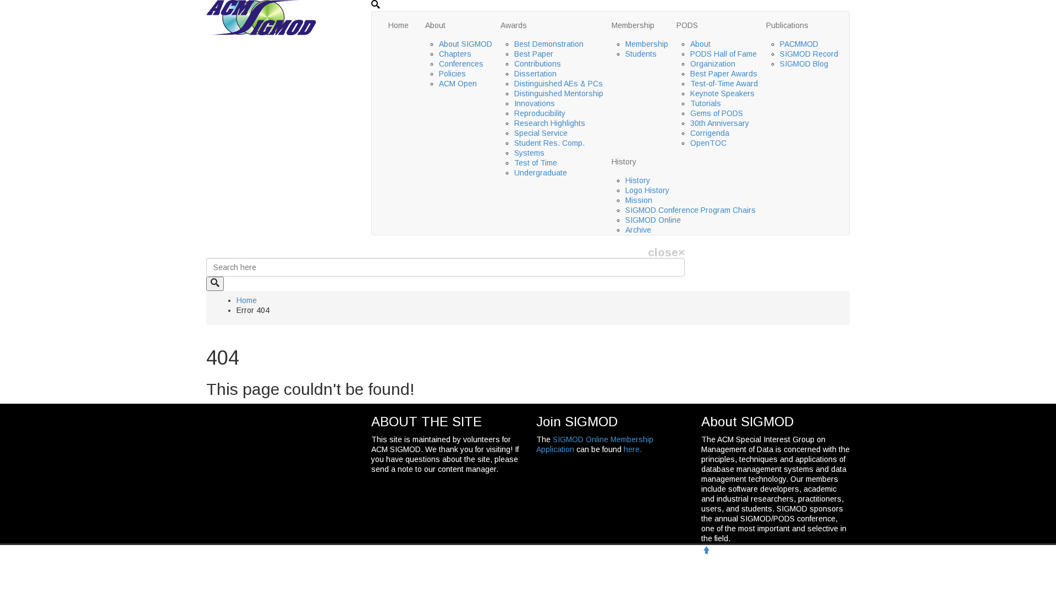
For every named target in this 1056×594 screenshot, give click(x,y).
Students (641, 54)
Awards (514, 25)
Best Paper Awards (723, 73)
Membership (633, 25)
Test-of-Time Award (724, 83)
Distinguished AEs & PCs (558, 83)
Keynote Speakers (722, 93)
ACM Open (458, 83)
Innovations (534, 103)
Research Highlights (549, 123)
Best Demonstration (549, 44)
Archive (638, 230)
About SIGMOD (465, 44)
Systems (529, 152)
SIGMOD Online (653, 220)
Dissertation (535, 73)
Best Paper (533, 54)
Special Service (541, 133)
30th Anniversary (719, 123)
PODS (687, 25)
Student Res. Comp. (549, 143)
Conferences (461, 63)
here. (633, 449)
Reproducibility (539, 113)
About (435, 25)
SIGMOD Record (809, 54)
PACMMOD (799, 44)
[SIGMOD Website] (261, 17)
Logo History (647, 190)
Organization (712, 63)
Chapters (455, 54)
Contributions (537, 63)
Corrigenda (709, 133)
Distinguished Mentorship (558, 93)
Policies (452, 73)
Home (398, 25)
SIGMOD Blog (804, 63)
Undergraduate (540, 172)
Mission (638, 200)
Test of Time (535, 162)
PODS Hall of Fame (723, 54)
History (624, 161)
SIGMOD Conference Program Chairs (690, 210)
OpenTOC (708, 143)
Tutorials (705, 103)
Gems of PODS (716, 113)
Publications (787, 25)
